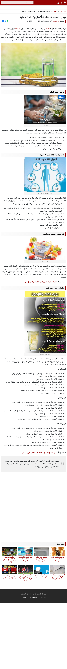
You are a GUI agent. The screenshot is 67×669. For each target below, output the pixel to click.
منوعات (55, 11)
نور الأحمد (56, 21)
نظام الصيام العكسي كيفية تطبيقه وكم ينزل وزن (41, 281)
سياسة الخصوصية (33, 597)
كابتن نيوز (61, 2)
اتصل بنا (23, 597)
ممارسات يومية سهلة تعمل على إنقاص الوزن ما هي (39, 452)
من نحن (43, 597)
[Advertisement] (33, 504)
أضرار (48, 28)
